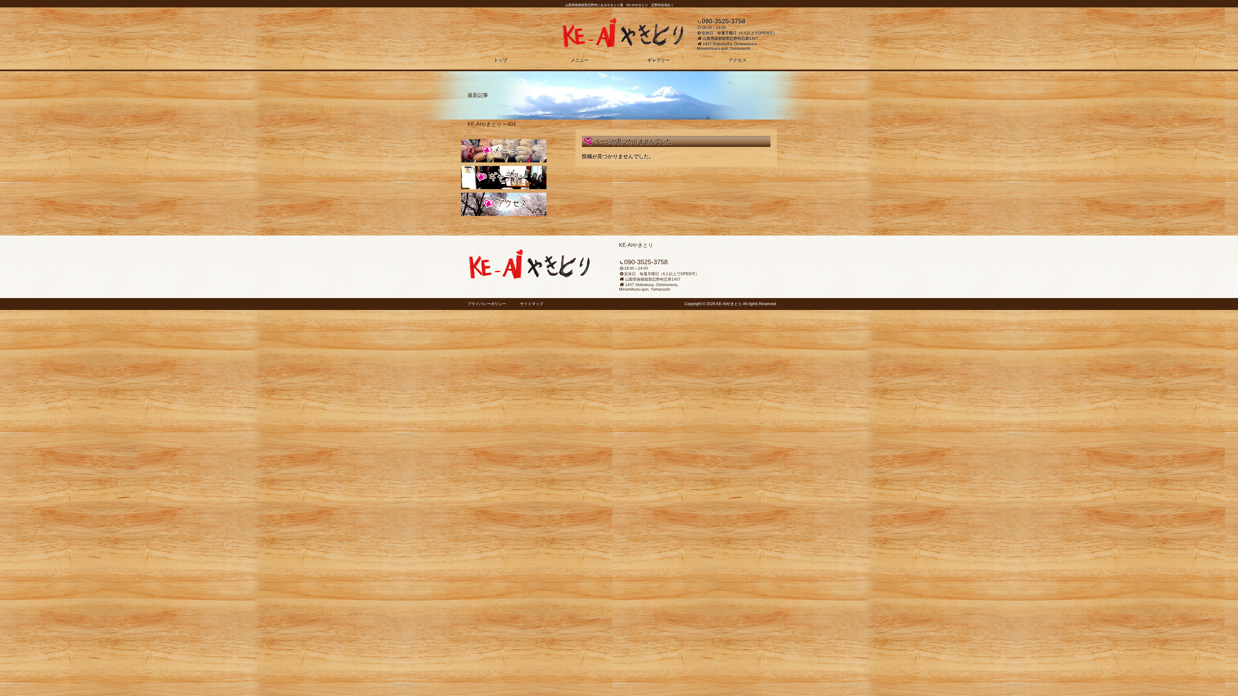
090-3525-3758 (723, 21)
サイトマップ (531, 304)
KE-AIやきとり (484, 124)
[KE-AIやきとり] (623, 45)
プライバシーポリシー (486, 304)
